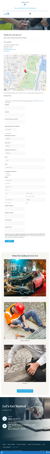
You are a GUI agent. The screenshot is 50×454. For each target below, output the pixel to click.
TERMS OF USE (42, 450)
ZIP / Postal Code (8, 202)
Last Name (7, 112)
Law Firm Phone (8, 227)
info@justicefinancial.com (11, 49)
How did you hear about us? (11, 149)
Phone (6, 164)
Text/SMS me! (8, 175)
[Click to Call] (48, 452)
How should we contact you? (11, 171)
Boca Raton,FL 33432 (16, 429)
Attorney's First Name (9, 205)
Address (6, 177)
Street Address (7, 183)
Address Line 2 (7, 189)
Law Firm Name (8, 220)
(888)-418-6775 (39, 100)
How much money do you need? (12, 119)
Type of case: (8, 142)
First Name (7, 104)
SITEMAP (47, 450)
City (5, 196)
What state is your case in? (10, 135)
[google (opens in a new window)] (25, 4)
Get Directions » (7, 51)
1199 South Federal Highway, (19, 425)
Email (6, 157)
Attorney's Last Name (9, 212)
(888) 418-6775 (10, 48)
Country (27, 202)
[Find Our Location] (47, 452)
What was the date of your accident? (12, 126)
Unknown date (8, 133)
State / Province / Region (30, 196)
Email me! (8, 173)
